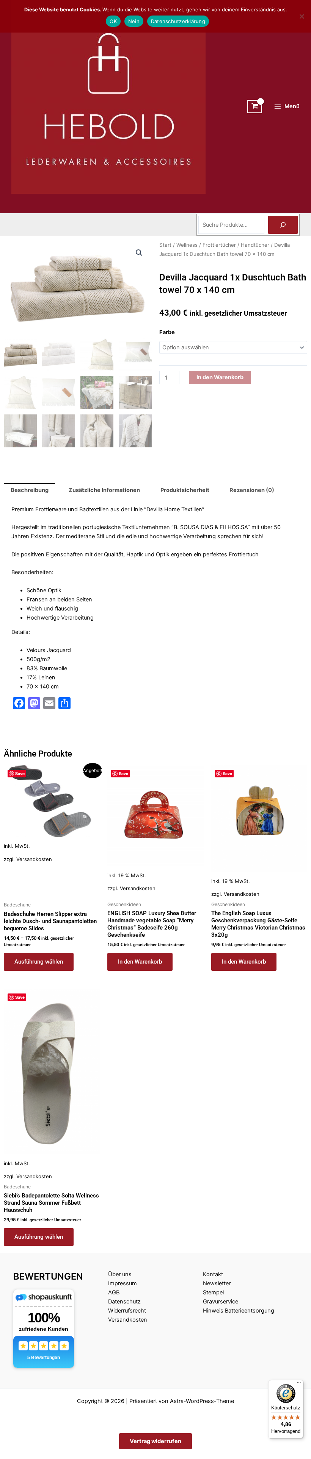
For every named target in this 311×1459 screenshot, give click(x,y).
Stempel (213, 1292)
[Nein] (301, 16)
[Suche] (283, 225)
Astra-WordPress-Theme (202, 1401)
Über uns (120, 1274)
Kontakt (213, 1274)
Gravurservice (220, 1301)
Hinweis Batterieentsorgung (238, 1310)
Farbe (167, 332)
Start (165, 245)
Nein (134, 21)
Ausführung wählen (38, 961)
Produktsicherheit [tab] (184, 490)
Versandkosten (34, 859)
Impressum (122, 1283)
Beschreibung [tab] (30, 490)
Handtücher (255, 245)
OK (113, 21)
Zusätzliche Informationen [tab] (104, 490)
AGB (113, 1292)
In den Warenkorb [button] (140, 961)
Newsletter (217, 1283)
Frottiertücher (219, 245)
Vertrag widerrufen (155, 1441)
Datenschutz (124, 1301)
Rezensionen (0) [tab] (251, 490)
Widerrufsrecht (127, 1310)
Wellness (187, 245)
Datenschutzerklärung (178, 21)
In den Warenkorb (219, 377)
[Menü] (298, 1384)
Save (20, 773)
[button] (139, 253)
